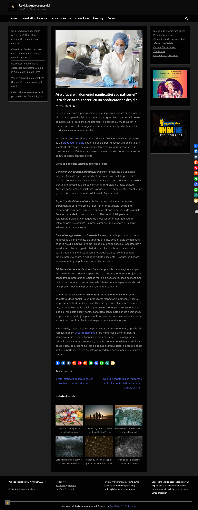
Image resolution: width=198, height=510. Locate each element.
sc (77, 106)
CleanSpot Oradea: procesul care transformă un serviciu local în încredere (26, 53)
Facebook (61, 485)
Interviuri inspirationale (34, 18)
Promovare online (163, 35)
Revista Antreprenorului (34, 5)
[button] (58, 363)
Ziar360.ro (159, 51)
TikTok (59, 482)
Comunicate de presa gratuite (169, 39)
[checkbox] (7, 502)
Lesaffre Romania (85, 332)
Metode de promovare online (169, 30)
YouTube (60, 489)
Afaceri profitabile (163, 43)
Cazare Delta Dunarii (164, 47)
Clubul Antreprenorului (165, 55)
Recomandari (65, 371)
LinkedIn (72, 485)
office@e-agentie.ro (26, 489)
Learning (98, 18)
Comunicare (82, 18)
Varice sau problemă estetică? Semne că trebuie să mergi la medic (27, 82)
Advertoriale (59, 18)
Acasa (13, 18)
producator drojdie (73, 142)
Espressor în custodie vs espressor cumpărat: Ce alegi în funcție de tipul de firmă (27, 67)
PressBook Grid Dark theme (123, 506)
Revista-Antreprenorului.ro (116, 482)
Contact (112, 18)
